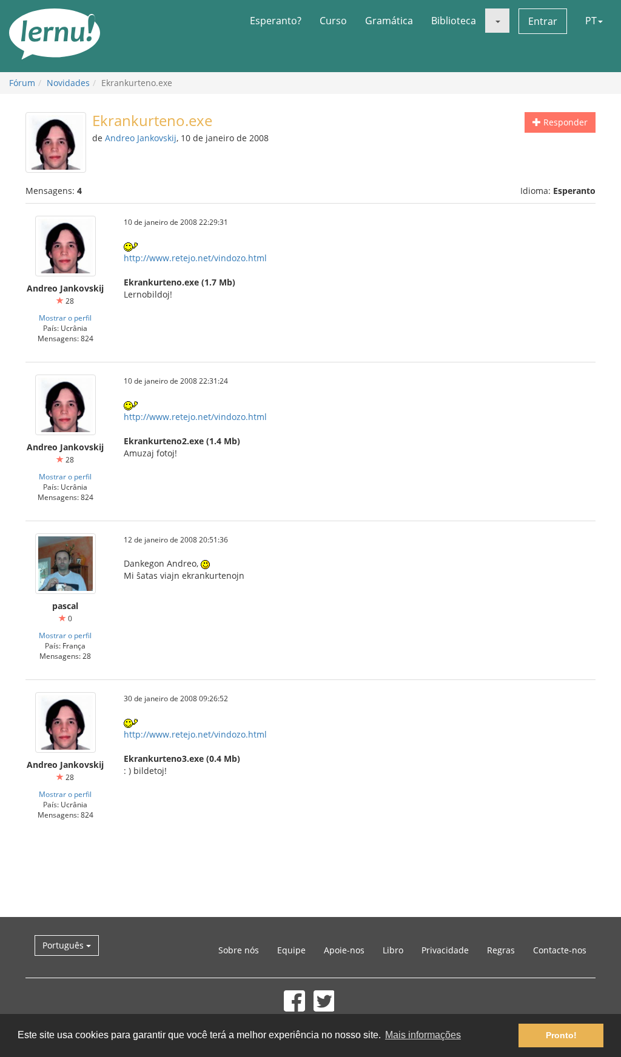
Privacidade (445, 950)
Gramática (389, 20)
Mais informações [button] (423, 1035)
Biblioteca (453, 20)
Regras (501, 950)
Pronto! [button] (561, 1035)
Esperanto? (275, 20)
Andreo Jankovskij (140, 138)
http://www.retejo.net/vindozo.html (195, 258)
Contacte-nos (559, 950)
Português (64, 945)
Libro (393, 950)
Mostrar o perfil (65, 317)
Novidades (68, 82)
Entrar (542, 21)
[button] (497, 20)
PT (591, 20)
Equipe (291, 950)
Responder (564, 122)
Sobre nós (238, 950)
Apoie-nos (344, 950)
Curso (333, 20)
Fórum (22, 82)
